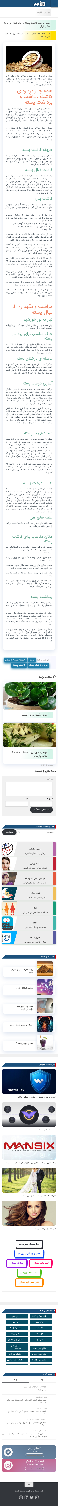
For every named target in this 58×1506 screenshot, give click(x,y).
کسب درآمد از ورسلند (47, 1129)
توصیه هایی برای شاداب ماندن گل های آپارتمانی (28, 754)
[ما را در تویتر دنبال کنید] (32, 1497)
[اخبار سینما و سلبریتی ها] (29, 1247)
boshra (41, 34)
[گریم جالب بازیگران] (40, 1266)
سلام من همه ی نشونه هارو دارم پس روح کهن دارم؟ (27, 1424)
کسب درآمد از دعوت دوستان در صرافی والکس (36, 1097)
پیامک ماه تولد (15, 1354)
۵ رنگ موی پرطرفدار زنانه (45, 1228)
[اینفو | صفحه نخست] (37, 3)
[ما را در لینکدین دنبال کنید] (26, 1497)
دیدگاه (50, 779)
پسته (31, 660)
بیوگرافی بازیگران (16, 1263)
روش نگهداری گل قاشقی (34, 715)
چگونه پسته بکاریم (15, 660)
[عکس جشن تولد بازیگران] (29, 1285)
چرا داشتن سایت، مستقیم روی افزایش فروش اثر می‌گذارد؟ (31, 1162)
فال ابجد (39, 1327)
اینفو (28, 1491)
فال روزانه (15, 1333)
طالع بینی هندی (39, 1348)
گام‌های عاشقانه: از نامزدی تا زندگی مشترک (38, 1195)
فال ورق (15, 1316)
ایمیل (50, 798)
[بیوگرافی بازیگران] (16, 1266)
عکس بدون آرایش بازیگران (29, 1253)
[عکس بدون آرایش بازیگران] (29, 1256)
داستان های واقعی (15, 1359)
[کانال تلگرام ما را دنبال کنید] (37, 1497)
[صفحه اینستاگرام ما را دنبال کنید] (21, 1497)
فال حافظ (39, 1333)
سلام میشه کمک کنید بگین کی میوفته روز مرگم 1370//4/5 (27, 1401)
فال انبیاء (39, 1339)
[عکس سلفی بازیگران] (29, 1276)
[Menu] (54, 3)
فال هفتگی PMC (39, 1316)
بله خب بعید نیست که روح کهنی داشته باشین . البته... (26, 1412)
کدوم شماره (42, 1389)
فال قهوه (14, 1322)
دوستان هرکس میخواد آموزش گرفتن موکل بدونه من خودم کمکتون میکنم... (24, 1435)
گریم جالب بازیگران (40, 1263)
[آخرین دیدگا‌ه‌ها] (15, 1380)
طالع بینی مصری (15, 1339)
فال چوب (39, 1322)
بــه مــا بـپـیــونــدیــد (34, 1455)
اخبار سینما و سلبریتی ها (29, 1244)
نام (26, 798)
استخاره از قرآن (15, 1327)
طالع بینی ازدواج (39, 1354)
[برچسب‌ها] (42, 1380)
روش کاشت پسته (38, 665)
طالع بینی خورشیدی (16, 1347)
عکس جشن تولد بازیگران (29, 1282)
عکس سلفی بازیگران (29, 1272)
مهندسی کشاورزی (43, 12)
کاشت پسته (19, 665)
